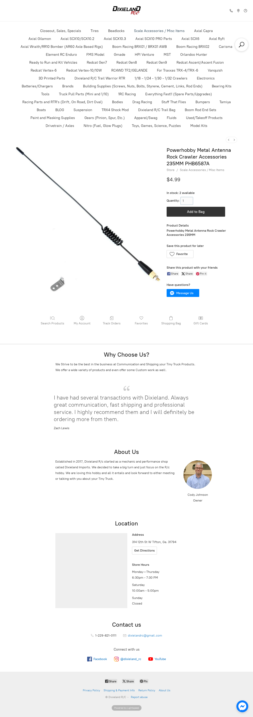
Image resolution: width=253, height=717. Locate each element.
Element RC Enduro (61, 54)
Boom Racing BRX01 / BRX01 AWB (139, 46)
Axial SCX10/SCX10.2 (77, 39)
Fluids (172, 118)
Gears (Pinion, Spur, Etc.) (104, 118)
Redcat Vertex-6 (44, 70)
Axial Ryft (217, 39)
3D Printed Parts (52, 78)
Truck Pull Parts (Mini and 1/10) (84, 94)
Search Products (52, 323)
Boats (41, 110)
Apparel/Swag (145, 118)
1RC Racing (127, 94)
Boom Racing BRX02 (192, 46)
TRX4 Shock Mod (115, 110)
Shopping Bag (171, 323)
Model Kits (198, 126)
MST (167, 54)
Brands (68, 86)
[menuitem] (228, 140)
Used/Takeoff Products (204, 118)
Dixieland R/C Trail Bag (156, 110)
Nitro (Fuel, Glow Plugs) (103, 126)
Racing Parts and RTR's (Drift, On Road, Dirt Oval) (62, 102)
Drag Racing (142, 102)
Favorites (141, 323)
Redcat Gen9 (156, 62)
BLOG (59, 110)
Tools (45, 94)
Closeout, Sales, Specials (60, 31)
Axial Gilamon (39, 39)
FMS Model (95, 54)
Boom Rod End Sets (200, 110)
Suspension (83, 110)
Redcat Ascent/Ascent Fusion (200, 62)
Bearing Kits (221, 86)
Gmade (119, 54)
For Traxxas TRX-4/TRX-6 (177, 70)
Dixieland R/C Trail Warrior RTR (100, 78)
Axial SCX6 (190, 39)
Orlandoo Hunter (193, 54)
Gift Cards (201, 323)
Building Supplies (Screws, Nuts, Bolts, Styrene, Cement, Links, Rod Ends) (142, 86)
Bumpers (202, 102)
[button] (180, 254)
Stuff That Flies (173, 102)
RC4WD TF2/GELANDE (129, 70)
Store (171, 170)
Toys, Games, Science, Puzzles (156, 126)
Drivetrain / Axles (60, 126)
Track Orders (112, 323)
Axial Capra (203, 31)
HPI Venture (144, 54)
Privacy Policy (91, 690)
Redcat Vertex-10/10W (84, 70)
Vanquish (215, 70)
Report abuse (139, 697)
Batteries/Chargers (37, 86)
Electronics (206, 78)
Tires (95, 31)
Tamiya (225, 102)
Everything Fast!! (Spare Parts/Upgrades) (178, 94)
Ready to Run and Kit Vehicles (53, 62)
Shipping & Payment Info (119, 690)
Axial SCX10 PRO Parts (153, 39)
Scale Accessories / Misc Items (159, 31)
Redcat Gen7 (97, 62)
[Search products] (241, 44)
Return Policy (146, 690)
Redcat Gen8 (126, 62)
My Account (82, 323)
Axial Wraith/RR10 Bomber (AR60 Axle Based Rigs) (62, 46)
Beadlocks (116, 31)
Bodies (117, 102)
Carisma (225, 46)
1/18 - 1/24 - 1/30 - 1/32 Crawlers (161, 78)
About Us (164, 690)
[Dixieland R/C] (126, 10)
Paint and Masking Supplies (52, 118)
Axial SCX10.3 (115, 39)
